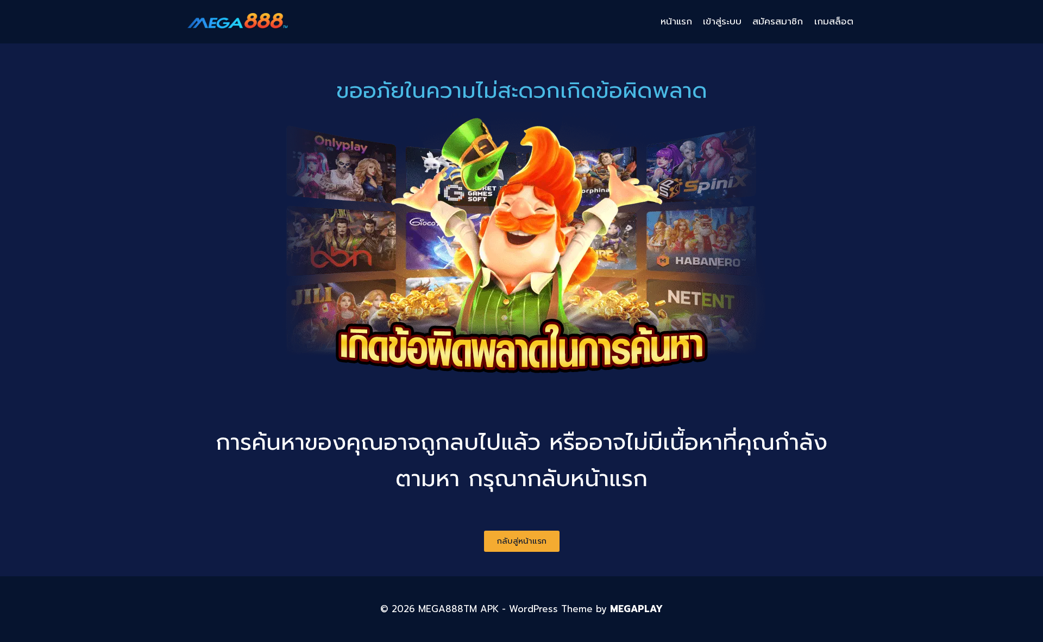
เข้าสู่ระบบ (722, 21)
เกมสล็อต (833, 21)
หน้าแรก (676, 21)
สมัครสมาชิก (777, 21)
